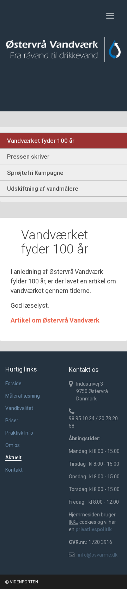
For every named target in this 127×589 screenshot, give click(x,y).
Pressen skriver (28, 156)
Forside (13, 383)
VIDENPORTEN (23, 581)
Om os (12, 445)
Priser (11, 420)
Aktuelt (13, 457)
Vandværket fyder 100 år (40, 140)
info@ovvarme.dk (97, 555)
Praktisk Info (19, 433)
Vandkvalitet (19, 408)
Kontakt (14, 470)
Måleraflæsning (22, 396)
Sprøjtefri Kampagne (35, 172)
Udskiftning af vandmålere (42, 188)
